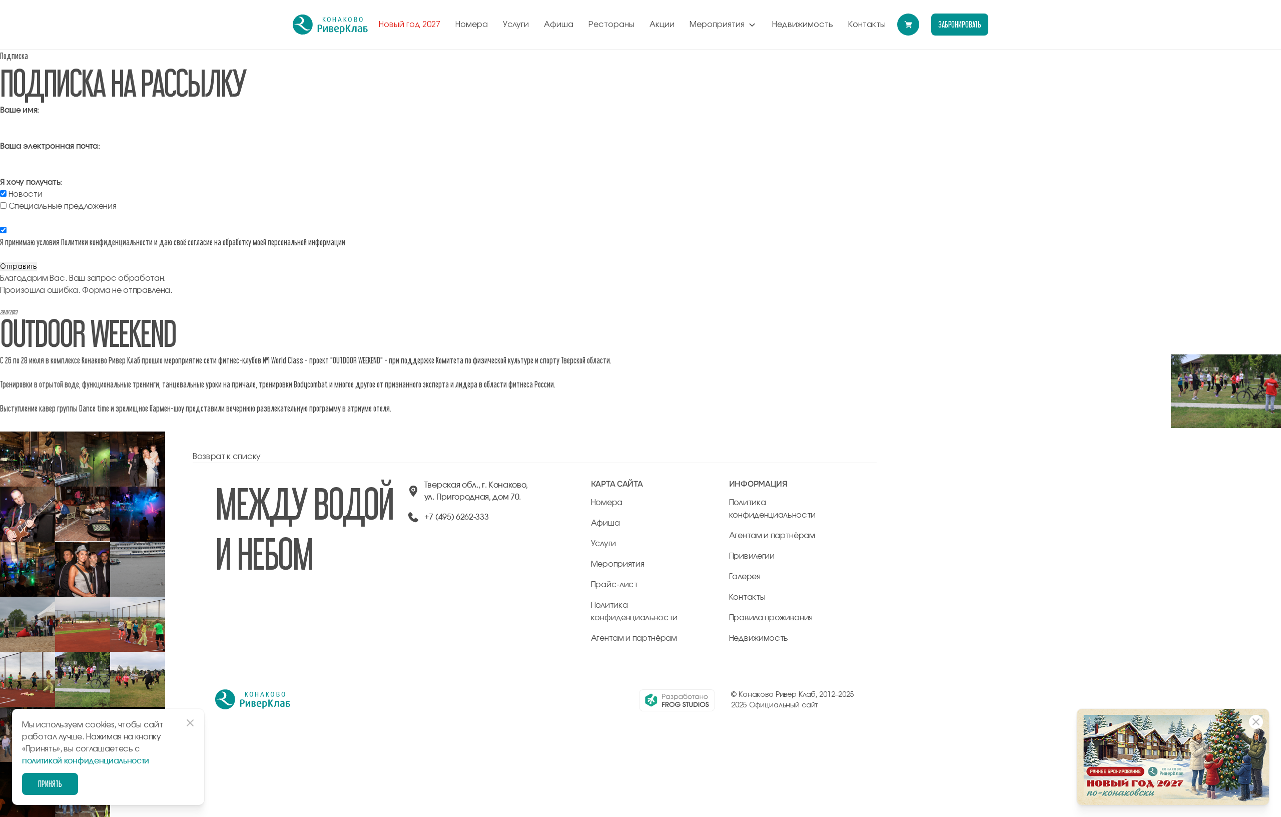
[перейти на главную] (330, 25)
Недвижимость (802, 25)
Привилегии (752, 556)
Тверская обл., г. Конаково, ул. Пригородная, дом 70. (476, 491)
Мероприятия (717, 25)
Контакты (867, 25)
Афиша (558, 25)
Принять (50, 783)
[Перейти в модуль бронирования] (908, 25)
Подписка (14, 56)
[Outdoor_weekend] (27, 437)
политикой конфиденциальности (85, 761)
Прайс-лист (614, 585)
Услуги (516, 25)
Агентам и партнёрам (634, 638)
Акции (662, 25)
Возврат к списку (227, 457)
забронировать (959, 24)
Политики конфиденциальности (107, 242)
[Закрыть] (1256, 722)
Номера (471, 25)
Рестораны (611, 25)
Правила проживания (771, 618)
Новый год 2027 (409, 25)
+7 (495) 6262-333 (456, 517)
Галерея (745, 577)
